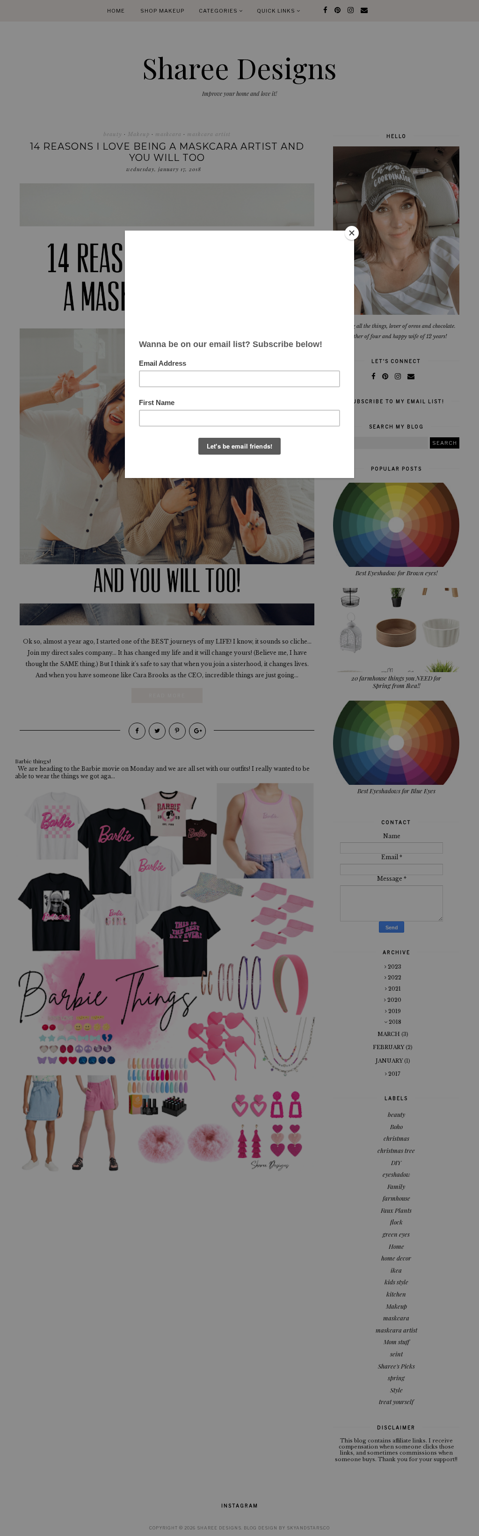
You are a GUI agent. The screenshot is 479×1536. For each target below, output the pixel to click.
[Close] (352, 233)
